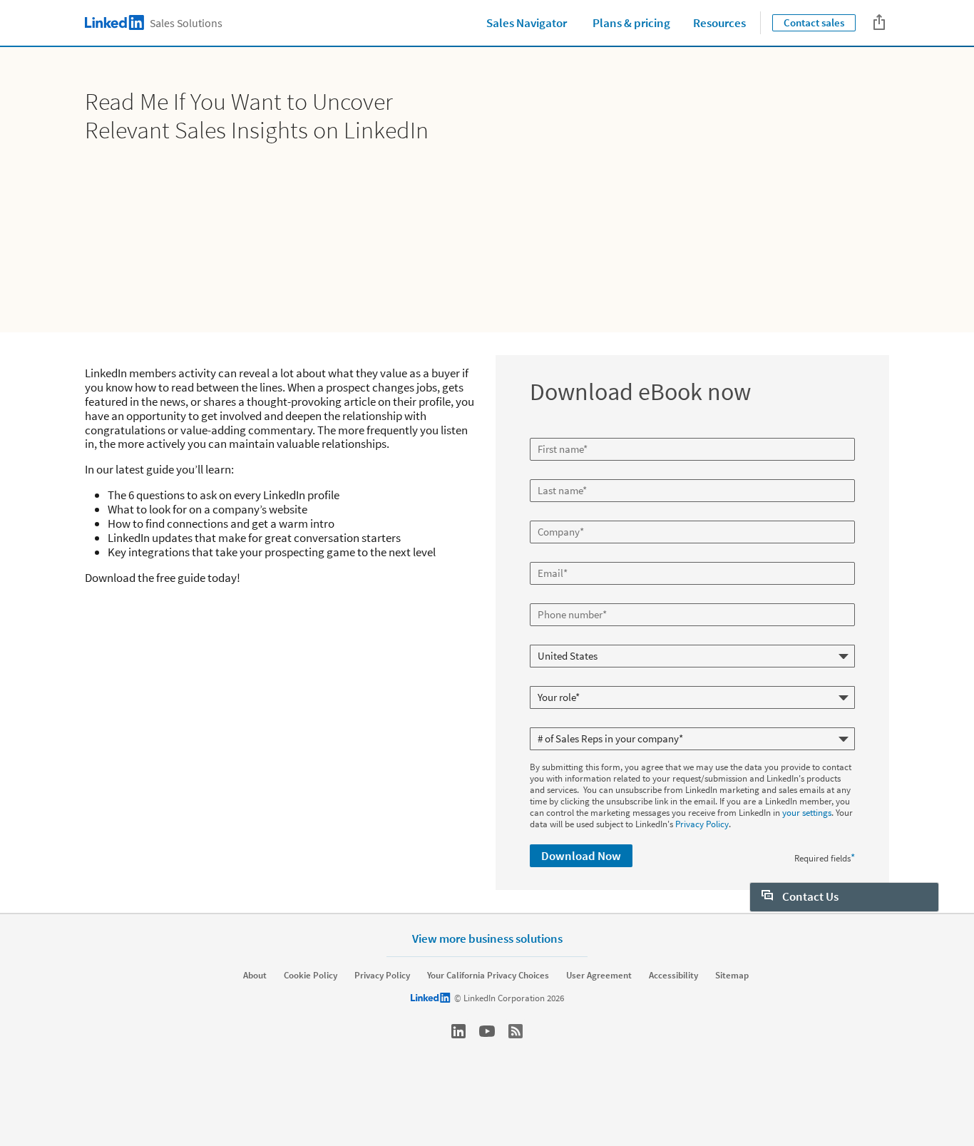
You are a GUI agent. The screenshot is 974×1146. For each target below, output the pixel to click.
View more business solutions (487, 938)
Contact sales (814, 22)
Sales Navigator (526, 23)
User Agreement (599, 975)
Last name (551, 473)
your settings (806, 813)
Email (542, 556)
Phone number (560, 597)
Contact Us (809, 896)
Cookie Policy (310, 975)
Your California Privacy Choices (488, 975)
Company (550, 515)
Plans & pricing (631, 23)
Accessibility (673, 975)
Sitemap (732, 975)
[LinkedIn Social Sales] (458, 1031)
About (255, 975)
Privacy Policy (702, 824)
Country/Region (562, 639)
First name (552, 432)
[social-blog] (515, 1031)
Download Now (581, 856)
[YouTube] (487, 1031)
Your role (549, 680)
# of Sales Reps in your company (593, 721)
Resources (719, 23)
